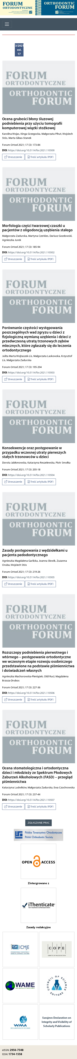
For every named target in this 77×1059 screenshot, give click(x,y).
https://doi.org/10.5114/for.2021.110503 (31, 372)
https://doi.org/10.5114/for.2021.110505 (31, 577)
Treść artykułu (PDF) (42, 157)
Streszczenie (14, 157)
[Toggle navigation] (7, 24)
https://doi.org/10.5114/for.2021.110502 (31, 252)
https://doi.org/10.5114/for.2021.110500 (31, 150)
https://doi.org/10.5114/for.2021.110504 (31, 475)
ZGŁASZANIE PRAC (39, 822)
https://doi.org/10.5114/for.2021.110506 (31, 693)
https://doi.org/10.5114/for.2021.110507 (31, 800)
